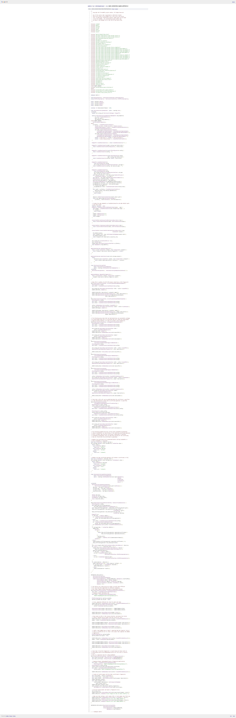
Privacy (10, 716)
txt (231, 716)
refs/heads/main (99, 6)
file (113, 9)
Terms (14, 716)
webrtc (90, 6)
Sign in (233, 2)
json (234, 716)
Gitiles (7, 716)
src (93, 6)
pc (107, 6)
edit (117, 9)
